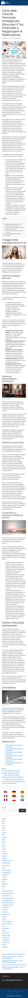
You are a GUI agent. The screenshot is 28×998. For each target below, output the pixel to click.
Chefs (3, 842)
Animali (4, 818)
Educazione (5, 853)
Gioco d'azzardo (6, 870)
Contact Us (12, 993)
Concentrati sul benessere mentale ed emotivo (14, 231)
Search (4, 807)
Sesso (3, 926)
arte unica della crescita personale (12, 708)
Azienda (4, 832)
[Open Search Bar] (22, 2)
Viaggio (4, 944)
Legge (3, 881)
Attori (3, 825)
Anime (4, 821)
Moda (3, 886)
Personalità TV (6, 907)
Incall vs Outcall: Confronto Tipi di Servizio (13, 954)
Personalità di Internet (8, 898)
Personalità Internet (7, 900)
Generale (4, 858)
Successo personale (13, 773)
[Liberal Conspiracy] (5, 2)
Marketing (4, 884)
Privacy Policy (8, 991)
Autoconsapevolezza (9, 770)
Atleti (3, 823)
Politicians (5, 909)
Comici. (4, 849)
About (17, 993)
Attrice (4, 828)
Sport (3, 930)
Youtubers (5, 947)
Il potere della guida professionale (12, 233)
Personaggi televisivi (7, 891)
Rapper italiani (6, 914)
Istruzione (4, 879)
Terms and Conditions (18, 991)
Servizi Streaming (7, 923)
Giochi (4, 867)
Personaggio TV (6, 895)
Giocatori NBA (6, 863)
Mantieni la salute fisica (11, 229)
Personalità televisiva (8, 905)
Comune (4, 851)
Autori (3, 830)
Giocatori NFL (6, 865)
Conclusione (7, 235)
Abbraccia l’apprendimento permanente (15, 227)
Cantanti (4, 837)
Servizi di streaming (7, 921)
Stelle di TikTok (6, 935)
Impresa (4, 877)
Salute (4, 919)
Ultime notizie (6, 942)
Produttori (4, 912)
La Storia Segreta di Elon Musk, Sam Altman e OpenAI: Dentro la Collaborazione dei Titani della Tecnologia (13, 781)
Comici (4, 846)
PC (3, 888)
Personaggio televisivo (8, 893)
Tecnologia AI (5, 937)
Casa (3, 839)
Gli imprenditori (6, 872)
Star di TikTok (6, 933)
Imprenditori (5, 874)
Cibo (3, 844)
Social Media (5, 928)
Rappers (4, 916)
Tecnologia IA (5, 940)
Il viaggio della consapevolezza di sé (13, 224)
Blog (5, 768)
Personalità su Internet (8, 902)
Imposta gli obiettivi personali (12, 225)
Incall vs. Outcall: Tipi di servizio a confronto (14, 964)
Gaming (4, 856)
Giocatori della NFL (7, 860)
